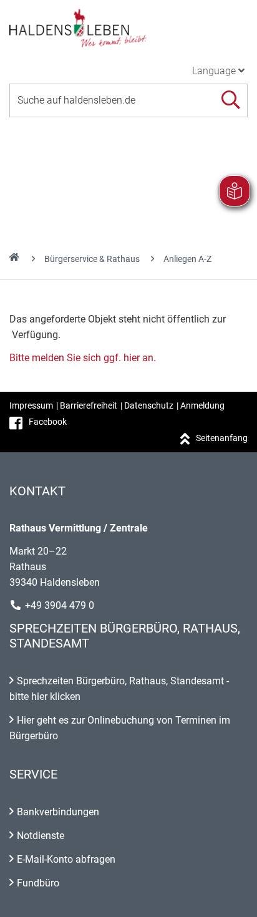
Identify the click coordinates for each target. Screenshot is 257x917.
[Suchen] (230, 100)
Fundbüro (38, 883)
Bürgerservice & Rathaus (92, 259)
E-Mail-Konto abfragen (66, 859)
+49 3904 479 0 (59, 605)
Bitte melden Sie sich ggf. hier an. (82, 358)
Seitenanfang (222, 438)
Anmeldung (202, 405)
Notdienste (40, 836)
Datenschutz (148, 405)
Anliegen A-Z (187, 259)
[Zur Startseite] (128, 27)
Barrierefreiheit (88, 405)
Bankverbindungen (58, 812)
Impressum (31, 405)
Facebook (48, 422)
